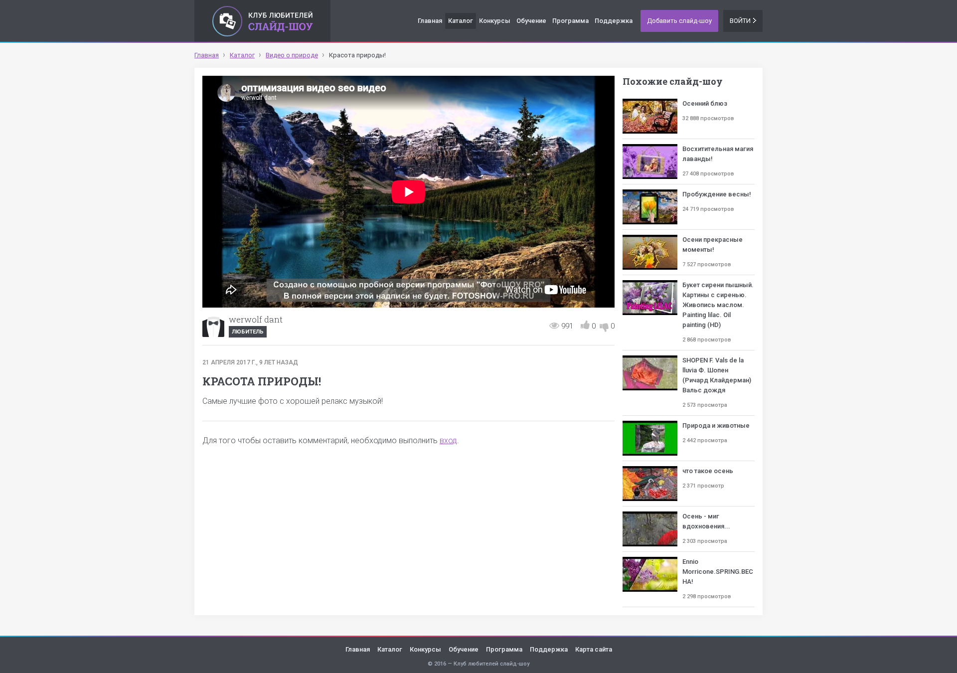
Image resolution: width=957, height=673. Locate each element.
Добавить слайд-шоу (679, 20)
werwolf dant (256, 319)
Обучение (531, 20)
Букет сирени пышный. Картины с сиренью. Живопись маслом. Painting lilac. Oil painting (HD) (718, 305)
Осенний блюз (704, 103)
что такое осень (707, 471)
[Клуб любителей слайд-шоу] (262, 21)
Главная (430, 20)
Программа (570, 20)
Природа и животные (716, 425)
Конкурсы (494, 20)
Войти (740, 20)
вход (448, 440)
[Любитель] (213, 326)
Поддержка (614, 20)
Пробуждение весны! (716, 194)
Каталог (460, 20)
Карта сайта (593, 649)
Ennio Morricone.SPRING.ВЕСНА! (717, 571)
